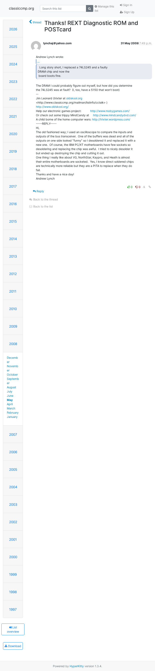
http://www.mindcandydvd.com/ (114, 115)
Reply (40, 191)
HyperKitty (77, 666)
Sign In (127, 5)
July (9, 391)
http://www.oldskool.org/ (52, 106)
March (11, 408)
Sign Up (128, 12)
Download (14, 646)
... (38, 61)
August (11, 387)
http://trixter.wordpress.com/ (111, 119)
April (10, 404)
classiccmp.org (21, 8)
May (10, 400)
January (12, 416)
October (12, 374)
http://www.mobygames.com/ (110, 111)
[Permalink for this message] (150, 186)
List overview (13, 629)
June (10, 395)
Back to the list (42, 206)
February (13, 412)
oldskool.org (74, 98)
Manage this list (104, 8)
